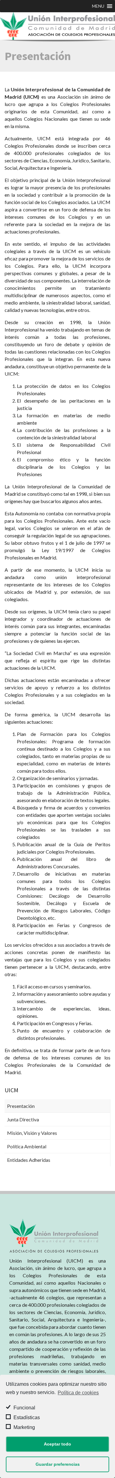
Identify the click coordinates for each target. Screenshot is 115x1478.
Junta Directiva (23, 1119)
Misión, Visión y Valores (32, 1133)
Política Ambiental (26, 1146)
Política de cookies (78, 1392)
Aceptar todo (57, 1444)
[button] (98, 6)
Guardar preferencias (58, 1464)
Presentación (21, 1106)
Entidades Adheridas (28, 1160)
